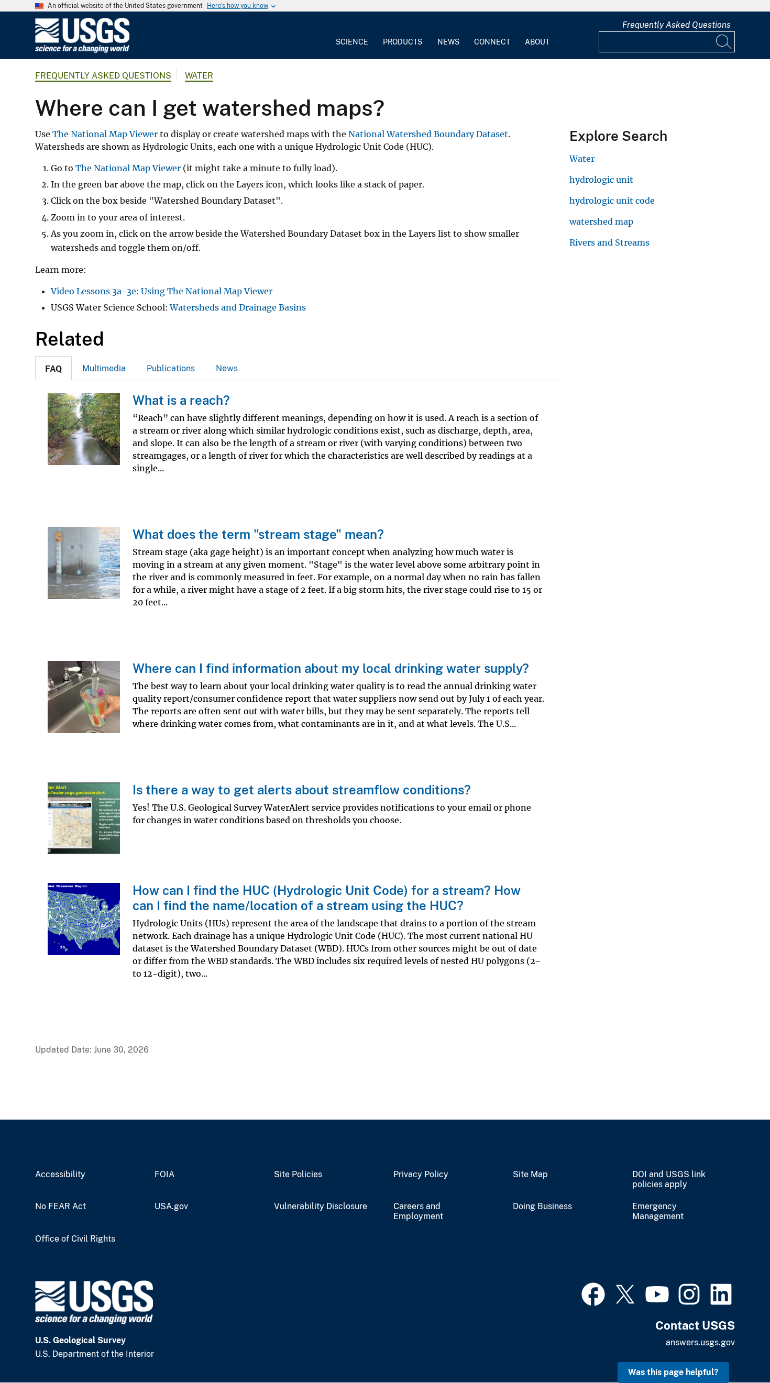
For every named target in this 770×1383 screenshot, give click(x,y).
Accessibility (60, 1174)
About (537, 42)
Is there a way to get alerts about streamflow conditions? (302, 789)
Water (199, 76)
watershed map (601, 221)
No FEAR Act (60, 1206)
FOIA (164, 1174)
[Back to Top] (732, 1345)
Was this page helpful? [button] (673, 1372)
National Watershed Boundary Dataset (428, 134)
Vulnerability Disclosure (320, 1206)
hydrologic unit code (612, 200)
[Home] (82, 51)
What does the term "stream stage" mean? (258, 534)
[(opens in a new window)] (593, 1292)
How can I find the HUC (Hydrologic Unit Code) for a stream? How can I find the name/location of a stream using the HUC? (327, 898)
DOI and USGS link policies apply (669, 1179)
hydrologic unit (601, 179)
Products (402, 42)
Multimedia (104, 368)
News (448, 42)
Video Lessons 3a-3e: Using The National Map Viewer (161, 291)
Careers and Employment (418, 1211)
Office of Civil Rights (75, 1239)
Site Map (530, 1174)
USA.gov (171, 1206)
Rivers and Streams (609, 242)
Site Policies (298, 1174)
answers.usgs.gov (700, 1342)
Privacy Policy (420, 1174)
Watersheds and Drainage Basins (238, 307)
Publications (171, 368)
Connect (492, 42)
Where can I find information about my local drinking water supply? (331, 668)
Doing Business (542, 1206)
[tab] (53, 368)
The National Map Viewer (105, 134)
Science (352, 42)
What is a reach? (181, 400)
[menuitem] (352, 35)
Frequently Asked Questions (676, 25)
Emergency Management (658, 1211)
